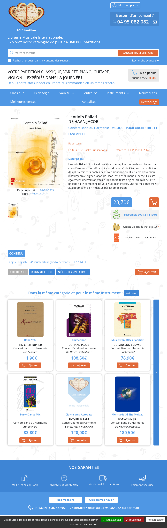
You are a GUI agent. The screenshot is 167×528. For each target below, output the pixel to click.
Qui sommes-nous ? (101, 500)
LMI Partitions (26, 30)
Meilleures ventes (23, 101)
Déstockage (149, 102)
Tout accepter (113, 519)
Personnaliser (155, 519)
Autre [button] (88, 93)
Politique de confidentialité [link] (83, 524)
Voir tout (131, 293)
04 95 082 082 (133, 22)
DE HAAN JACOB (83, 121)
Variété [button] (65, 93)
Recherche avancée (144, 60)
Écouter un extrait (74, 272)
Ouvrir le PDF (43, 272)
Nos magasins (65, 500)
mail (135, 508)
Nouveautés (148, 93)
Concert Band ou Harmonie (89, 128)
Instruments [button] (116, 93)
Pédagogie (41, 93)
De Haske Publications (93, 150)
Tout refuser (135, 519)
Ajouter (154, 202)
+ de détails (18, 272)
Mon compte (126, 5)
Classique (17, 93)
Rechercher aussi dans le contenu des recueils (41, 60)
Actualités (89, 101)
